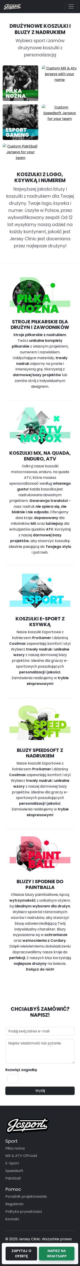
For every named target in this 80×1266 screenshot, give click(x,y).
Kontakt (12, 1219)
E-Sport (12, 1163)
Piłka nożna (15, 1148)
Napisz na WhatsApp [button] (57, 1253)
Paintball (13, 1178)
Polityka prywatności (23, 1211)
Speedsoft (14, 1170)
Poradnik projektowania (26, 1196)
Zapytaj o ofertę (21, 1253)
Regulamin (14, 1204)
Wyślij (40, 1090)
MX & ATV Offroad (21, 1155)
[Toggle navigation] (71, 6)
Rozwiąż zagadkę (21, 1069)
